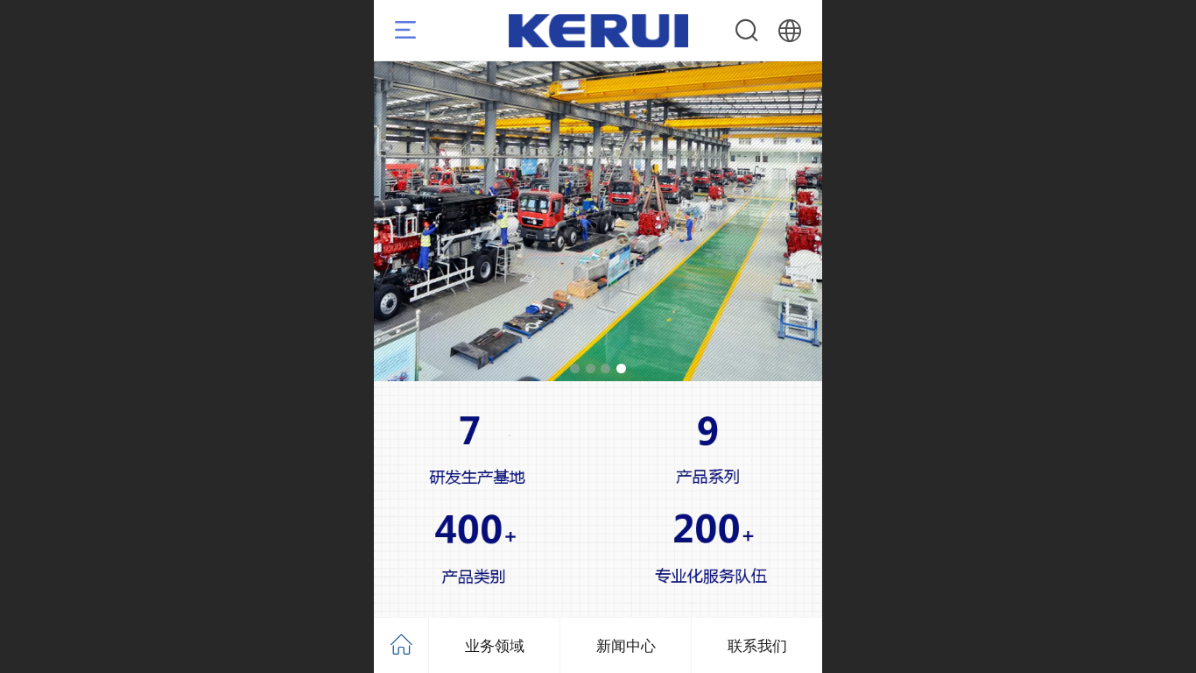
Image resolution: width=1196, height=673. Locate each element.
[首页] (401, 645)
